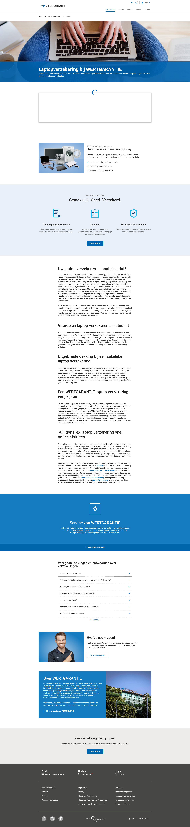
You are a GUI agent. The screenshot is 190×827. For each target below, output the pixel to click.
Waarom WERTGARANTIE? (70, 573)
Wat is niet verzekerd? (68, 600)
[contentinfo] (138, 820)
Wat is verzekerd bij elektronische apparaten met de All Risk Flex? (85, 580)
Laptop (68, 16)
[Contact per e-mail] (132, 3)
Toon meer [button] (96, 620)
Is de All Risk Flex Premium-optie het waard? (77, 593)
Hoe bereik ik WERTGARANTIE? (72, 614)
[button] (146, 3)
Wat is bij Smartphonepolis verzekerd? (75, 587)
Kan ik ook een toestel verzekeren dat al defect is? (79, 607)
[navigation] (95, 772)
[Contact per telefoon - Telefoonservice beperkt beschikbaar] (136, 3)
